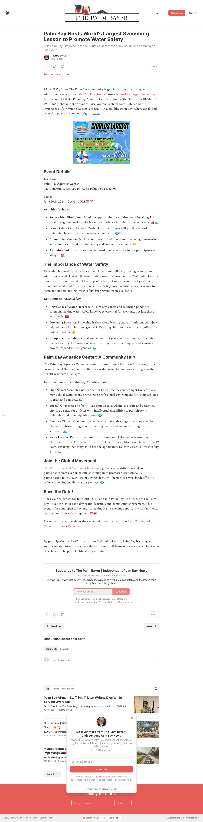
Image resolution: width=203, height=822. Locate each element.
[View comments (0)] (54, 66)
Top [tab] (47, 688)
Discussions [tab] (68, 688)
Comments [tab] (51, 649)
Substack (171, 817)
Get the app (114, 817)
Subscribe (177, 12)
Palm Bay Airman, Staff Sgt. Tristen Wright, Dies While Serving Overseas (83, 700)
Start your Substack (95, 817)
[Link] (39, 171)
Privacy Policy (125, 779)
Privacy (28, 817)
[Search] (157, 13)
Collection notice (47, 817)
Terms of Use (117, 776)
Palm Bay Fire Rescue (91, 94)
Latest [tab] (55, 688)
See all (50, 774)
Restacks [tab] (64, 649)
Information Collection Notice (101, 779)
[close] (131, 717)
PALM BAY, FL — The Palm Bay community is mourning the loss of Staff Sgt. (85, 706)
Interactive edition (56, 74)
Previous (56, 626)
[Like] (47, 66)
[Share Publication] (164, 13)
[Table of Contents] (3, 411)
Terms (35, 817)
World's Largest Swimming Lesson (73, 468)
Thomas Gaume (58, 56)
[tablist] (57, 649)
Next (149, 626)
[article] (101, 705)
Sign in (193, 12)
